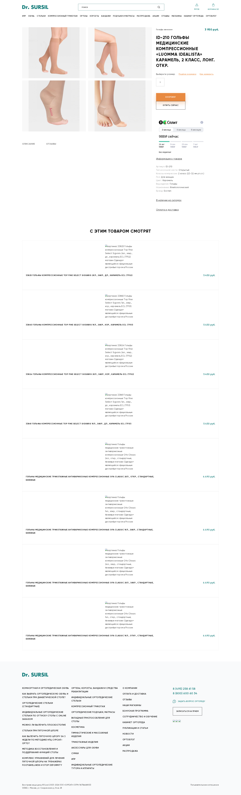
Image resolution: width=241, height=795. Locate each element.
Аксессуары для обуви (85, 748)
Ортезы (84, 16)
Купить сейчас (171, 105)
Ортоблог (211, 16)
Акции (156, 16)
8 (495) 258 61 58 (184, 688)
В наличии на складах (168, 200)
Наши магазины (132, 705)
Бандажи (106, 16)
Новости (128, 734)
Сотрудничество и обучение (140, 716)
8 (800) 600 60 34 (185, 693)
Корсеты (94, 16)
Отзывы (165, 16)
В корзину (171, 97)
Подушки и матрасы (123, 16)
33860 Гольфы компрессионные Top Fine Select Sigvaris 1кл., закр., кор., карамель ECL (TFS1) (79, 325)
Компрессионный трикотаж (63, 16)
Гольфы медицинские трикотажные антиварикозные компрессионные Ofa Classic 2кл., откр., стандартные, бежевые (90, 478)
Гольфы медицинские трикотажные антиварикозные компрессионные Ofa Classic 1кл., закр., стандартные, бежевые (89, 531)
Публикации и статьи (135, 728)
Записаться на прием (187, 711)
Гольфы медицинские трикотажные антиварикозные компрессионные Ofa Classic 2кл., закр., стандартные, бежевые (90, 584)
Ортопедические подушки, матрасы (93, 712)
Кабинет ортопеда (194, 16)
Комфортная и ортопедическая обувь (45, 688)
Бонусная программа (135, 711)
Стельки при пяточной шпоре (40, 730)
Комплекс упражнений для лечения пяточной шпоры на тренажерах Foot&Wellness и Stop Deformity (43, 761)
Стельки (41, 16)
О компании (130, 688)
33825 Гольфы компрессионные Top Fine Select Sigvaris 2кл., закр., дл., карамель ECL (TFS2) (79, 275)
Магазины (177, 16)
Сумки (75, 753)
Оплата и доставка (167, 209)
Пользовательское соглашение (205, 785)
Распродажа (143, 16)
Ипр (24, 16)
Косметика (78, 727)
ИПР (73, 759)
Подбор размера (187, 74)
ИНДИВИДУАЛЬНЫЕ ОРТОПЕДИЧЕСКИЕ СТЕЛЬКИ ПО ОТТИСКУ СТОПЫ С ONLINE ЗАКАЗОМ (44, 715)
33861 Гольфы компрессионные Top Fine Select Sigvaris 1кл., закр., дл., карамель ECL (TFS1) (78, 424)
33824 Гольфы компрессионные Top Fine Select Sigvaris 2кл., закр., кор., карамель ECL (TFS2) (80, 374)
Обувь (31, 16)
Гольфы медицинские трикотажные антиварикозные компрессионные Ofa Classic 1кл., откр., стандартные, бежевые (90, 637)
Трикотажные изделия (84, 742)
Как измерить (207, 74)
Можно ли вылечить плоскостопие (44, 725)
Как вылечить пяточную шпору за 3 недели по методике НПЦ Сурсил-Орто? (44, 740)
